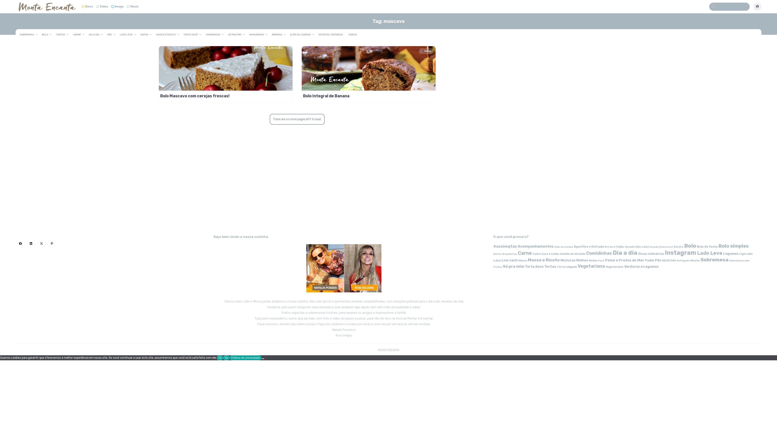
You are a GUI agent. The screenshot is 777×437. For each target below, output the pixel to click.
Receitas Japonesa (331, 34)
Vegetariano (614, 266)
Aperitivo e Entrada (589, 246)
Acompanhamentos (536, 246)
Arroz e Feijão (614, 246)
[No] (262, 358)
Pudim (649, 260)
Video (104, 6)
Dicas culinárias (651, 254)
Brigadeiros (509, 254)
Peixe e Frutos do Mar (624, 260)
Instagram (680, 252)
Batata (678, 246)
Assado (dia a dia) (637, 246)
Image (119, 6)
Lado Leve (126, 34)
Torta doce (191, 34)
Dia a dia (94, 34)
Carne (77, 34)
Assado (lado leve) (661, 246)
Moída (593, 260)
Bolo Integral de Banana (326, 95)
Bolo (45, 34)
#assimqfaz (256, 34)
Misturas (567, 260)
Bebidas (277, 34)
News (89, 6)
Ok (220, 357)
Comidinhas (213, 34)
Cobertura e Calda (546, 253)
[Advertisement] (388, 193)
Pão (109, 34)
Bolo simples (733, 246)
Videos (352, 34)
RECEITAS (669, 260)
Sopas (144, 34)
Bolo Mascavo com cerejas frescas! (194, 95)
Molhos (582, 260)
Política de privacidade (245, 357)
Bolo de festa (707, 246)
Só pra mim (234, 34)
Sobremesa (27, 34)
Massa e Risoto (166, 34)
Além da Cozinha (300, 34)
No (226, 357)
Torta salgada (567, 266)
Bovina (497, 254)
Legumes (731, 254)
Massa (522, 260)
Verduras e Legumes (641, 266)
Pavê (601, 260)
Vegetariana (591, 266)
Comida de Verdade (572, 253)
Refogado (683, 260)
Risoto (695, 260)
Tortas (60, 34)
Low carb (510, 260)
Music (134, 6)
